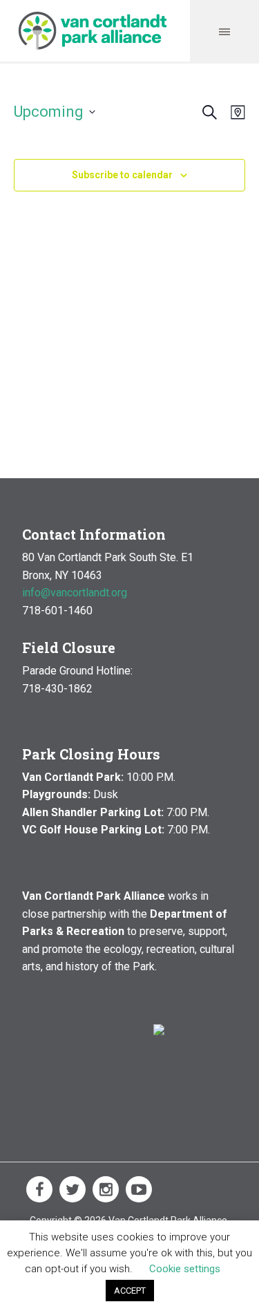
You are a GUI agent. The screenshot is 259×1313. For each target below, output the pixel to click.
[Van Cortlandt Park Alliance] (92, 30)
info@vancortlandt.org (74, 592)
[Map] (235, 112)
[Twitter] (72, 1189)
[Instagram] (106, 1189)
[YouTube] (139, 1189)
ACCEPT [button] (130, 1290)
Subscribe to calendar (122, 174)
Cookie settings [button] (184, 1269)
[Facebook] (39, 1189)
